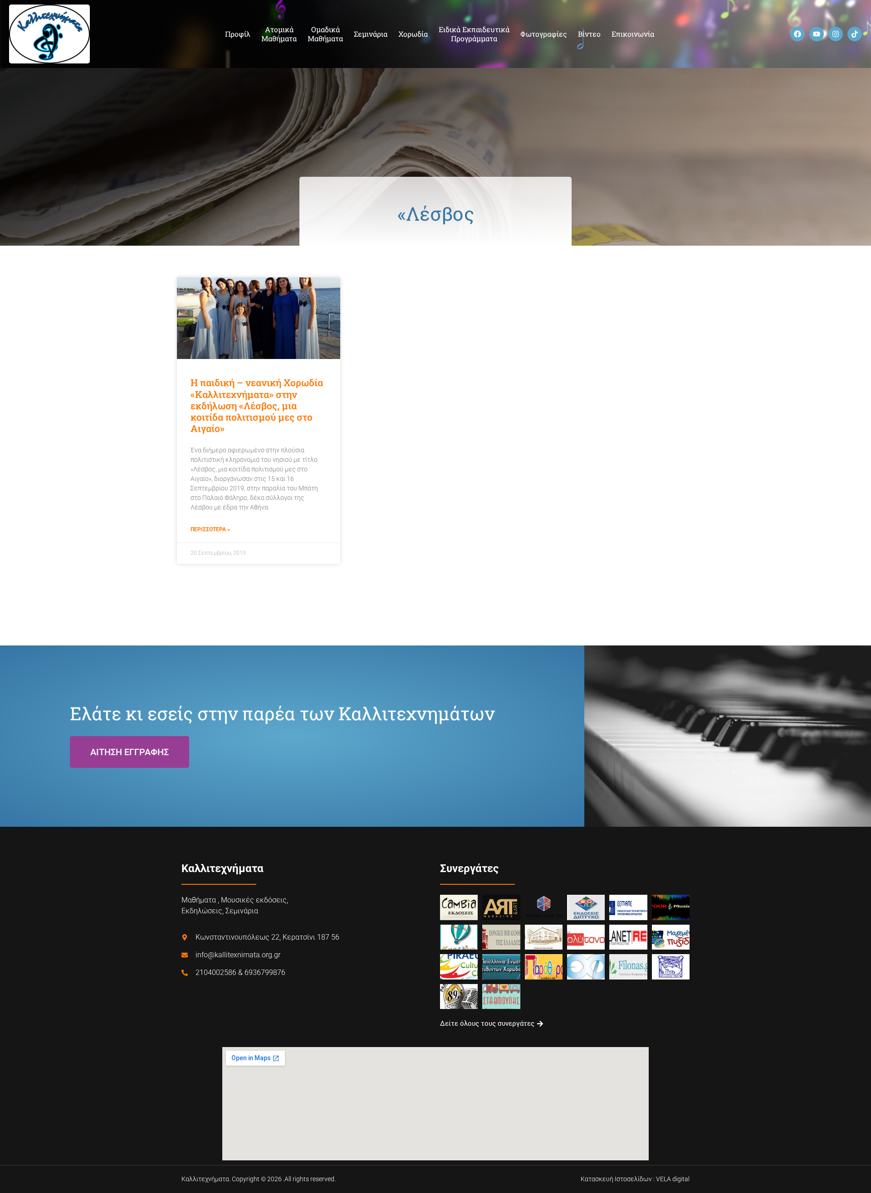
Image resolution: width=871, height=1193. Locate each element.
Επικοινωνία (633, 34)
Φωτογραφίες (543, 34)
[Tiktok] (854, 34)
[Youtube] (816, 34)
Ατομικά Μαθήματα (279, 33)
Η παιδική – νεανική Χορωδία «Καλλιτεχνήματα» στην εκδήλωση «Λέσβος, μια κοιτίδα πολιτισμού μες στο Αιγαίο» (257, 405)
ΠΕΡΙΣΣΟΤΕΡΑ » (210, 529)
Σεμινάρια (370, 34)
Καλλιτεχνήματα (222, 868)
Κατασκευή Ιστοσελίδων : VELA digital (635, 1179)
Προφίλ (237, 34)
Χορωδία (413, 34)
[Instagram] (835, 34)
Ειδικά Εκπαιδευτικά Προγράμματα (474, 33)
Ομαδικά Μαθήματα (325, 33)
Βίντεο (589, 34)
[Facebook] (797, 34)
